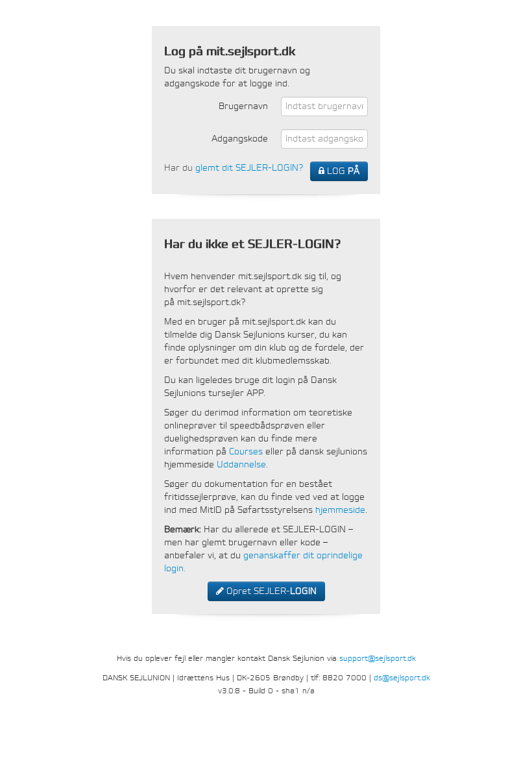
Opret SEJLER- (270, 591)
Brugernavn (243, 106)
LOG (341, 171)
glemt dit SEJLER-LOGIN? (249, 167)
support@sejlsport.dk (377, 658)
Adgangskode (240, 138)
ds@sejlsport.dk (402, 677)
